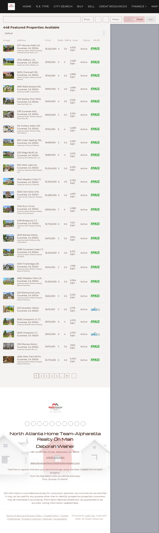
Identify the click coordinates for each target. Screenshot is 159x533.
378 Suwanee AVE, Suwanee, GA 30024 (28, 113)
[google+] (83, 423)
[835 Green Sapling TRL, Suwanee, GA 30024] (8, 142)
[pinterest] (77, 423)
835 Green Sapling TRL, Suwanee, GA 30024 (29, 141)
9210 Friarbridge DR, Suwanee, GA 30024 (28, 265)
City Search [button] (63, 6)
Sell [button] (91, 6)
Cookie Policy (51, 515)
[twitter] (39, 423)
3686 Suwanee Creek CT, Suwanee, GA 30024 (30, 251)
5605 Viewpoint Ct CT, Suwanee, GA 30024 (29, 321)
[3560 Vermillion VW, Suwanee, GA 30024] (8, 195)
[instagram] (52, 423)
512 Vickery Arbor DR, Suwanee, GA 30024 (28, 127)
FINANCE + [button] (139, 6)
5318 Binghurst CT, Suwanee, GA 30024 (28, 222)
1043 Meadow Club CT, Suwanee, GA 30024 (29, 181)
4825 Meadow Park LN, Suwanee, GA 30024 (29, 279)
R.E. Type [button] (42, 6)
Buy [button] (80, 6)
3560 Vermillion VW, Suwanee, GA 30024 (28, 193)
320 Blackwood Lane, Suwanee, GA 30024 (28, 294)
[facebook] (27, 423)
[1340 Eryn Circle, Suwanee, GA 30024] (8, 209)
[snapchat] (70, 423)
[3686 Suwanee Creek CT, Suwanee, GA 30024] (8, 253)
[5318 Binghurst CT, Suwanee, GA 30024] (8, 224)
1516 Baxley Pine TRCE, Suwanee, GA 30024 (29, 100)
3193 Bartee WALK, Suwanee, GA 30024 (28, 345)
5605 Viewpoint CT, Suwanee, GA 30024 (28, 334)
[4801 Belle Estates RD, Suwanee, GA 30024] (8, 89)
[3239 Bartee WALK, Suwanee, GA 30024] (8, 238)
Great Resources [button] (113, 6)
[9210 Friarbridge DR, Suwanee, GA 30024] (8, 267)
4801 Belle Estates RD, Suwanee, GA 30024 (29, 88)
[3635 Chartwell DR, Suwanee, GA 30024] (8, 75)
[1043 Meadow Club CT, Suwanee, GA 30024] (8, 182)
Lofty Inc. (90, 515)
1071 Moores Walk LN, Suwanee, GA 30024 (28, 47)
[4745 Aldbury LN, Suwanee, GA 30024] (8, 62)
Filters (115, 19)
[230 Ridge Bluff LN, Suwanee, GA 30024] (8, 155)
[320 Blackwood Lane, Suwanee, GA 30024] (8, 296)
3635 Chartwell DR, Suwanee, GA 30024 (28, 73)
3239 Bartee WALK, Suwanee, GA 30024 (28, 236)
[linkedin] (33, 423)
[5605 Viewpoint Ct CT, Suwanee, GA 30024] (8, 322)
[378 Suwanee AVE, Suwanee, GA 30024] (8, 114)
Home (27, 6)
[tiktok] (64, 423)
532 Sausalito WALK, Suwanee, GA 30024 (28, 309)
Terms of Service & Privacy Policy (24, 515)
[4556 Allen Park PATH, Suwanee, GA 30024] (8, 360)
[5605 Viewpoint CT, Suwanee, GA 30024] (8, 334)
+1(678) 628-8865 (55, 457)
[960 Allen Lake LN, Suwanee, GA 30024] (8, 168)
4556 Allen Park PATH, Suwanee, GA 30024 (29, 358)
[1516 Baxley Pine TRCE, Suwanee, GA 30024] (8, 101)
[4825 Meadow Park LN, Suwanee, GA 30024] (8, 281)
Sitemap (47, 519)
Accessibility (60, 519)
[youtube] (58, 423)
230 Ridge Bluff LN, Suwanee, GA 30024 (28, 154)
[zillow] (45, 423)
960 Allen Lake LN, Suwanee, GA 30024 (28, 166)
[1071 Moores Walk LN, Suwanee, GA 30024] (8, 49)
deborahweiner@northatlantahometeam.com (55, 463)
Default (9, 33)
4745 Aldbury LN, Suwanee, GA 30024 (28, 61)
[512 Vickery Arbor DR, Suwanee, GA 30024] (8, 129)
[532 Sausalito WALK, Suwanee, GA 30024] (8, 309)
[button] (11, 6)
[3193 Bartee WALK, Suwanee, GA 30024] (8, 346)
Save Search (134, 19)
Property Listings (31, 519)
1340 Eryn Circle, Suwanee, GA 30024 (28, 207)
